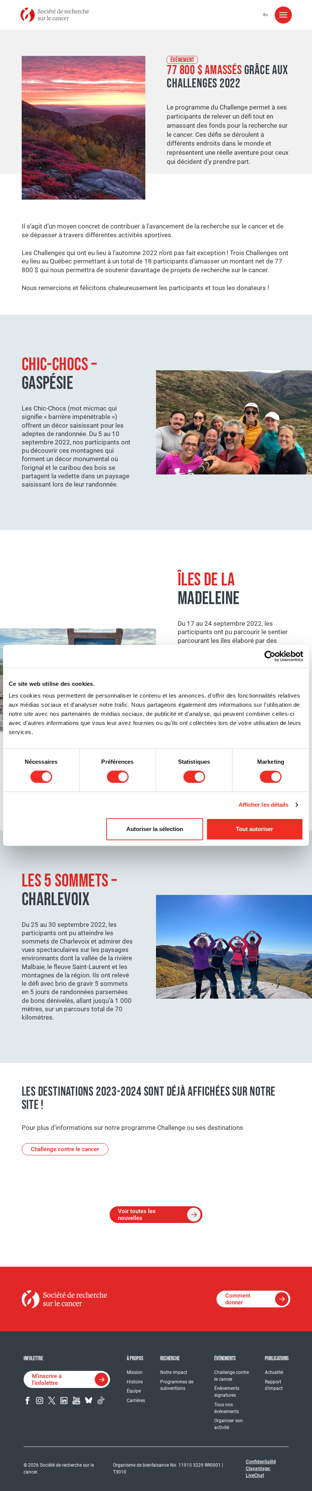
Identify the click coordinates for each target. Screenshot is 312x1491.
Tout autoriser (254, 829)
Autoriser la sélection (154, 829)
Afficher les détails (264, 804)
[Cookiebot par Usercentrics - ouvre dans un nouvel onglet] (270, 656)
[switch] (118, 777)
